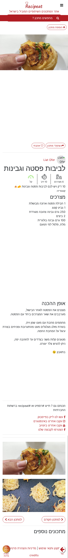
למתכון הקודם (52, 519)
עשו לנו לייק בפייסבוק (51, 417)
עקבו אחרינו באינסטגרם (48, 421)
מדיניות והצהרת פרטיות (22, 548)
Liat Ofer (49, 160)
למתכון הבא (15, 519)
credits (34, 555)
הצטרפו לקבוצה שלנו (51, 429)
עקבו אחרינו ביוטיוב (51, 425)
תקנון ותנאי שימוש (49, 548)
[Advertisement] (46, 376)
